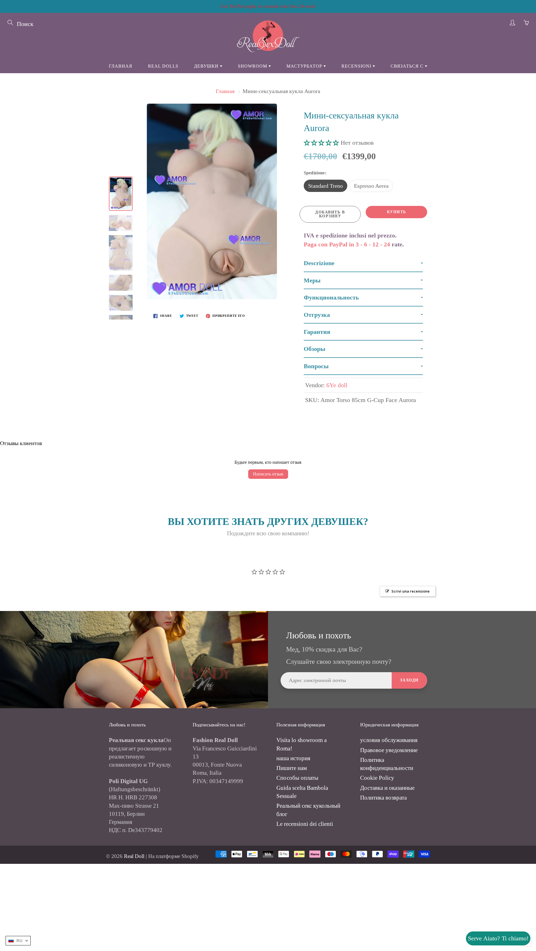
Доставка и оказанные (387, 788)
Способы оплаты (297, 778)
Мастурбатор (305, 66)
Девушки (207, 66)
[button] (322, 142)
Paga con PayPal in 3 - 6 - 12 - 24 (347, 244)
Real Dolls (163, 66)
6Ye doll (336, 385)
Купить (396, 212)
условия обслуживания (389, 740)
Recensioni (357, 66)
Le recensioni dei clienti (304, 824)
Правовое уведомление (389, 750)
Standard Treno (325, 186)
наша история (293, 758)
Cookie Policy (377, 778)
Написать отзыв (268, 474)
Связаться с (408, 66)
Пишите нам (291, 768)
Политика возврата (383, 798)
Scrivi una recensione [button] (410, 591)
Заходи (409, 680)
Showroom (253, 66)
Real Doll (134, 856)
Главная (120, 66)
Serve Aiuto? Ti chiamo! (498, 938)
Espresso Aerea (371, 186)
